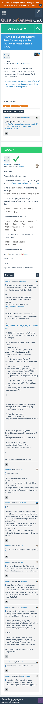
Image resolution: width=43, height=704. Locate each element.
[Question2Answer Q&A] (21, 19)
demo (11, 5)
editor (13, 106)
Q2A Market (15, 701)
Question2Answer (14, 702)
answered (6, 164)
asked (5, 64)
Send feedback (7, 699)
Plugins (19, 64)
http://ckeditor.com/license (15, 307)
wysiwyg (6, 106)
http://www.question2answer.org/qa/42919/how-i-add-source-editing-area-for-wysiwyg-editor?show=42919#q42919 (21, 84)
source (25, 106)
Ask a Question (17, 28)
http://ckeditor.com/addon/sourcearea (23, 183)
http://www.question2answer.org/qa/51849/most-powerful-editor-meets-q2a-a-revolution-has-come (21, 126)
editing (19, 106)
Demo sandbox (18, 699)
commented (8, 117)
